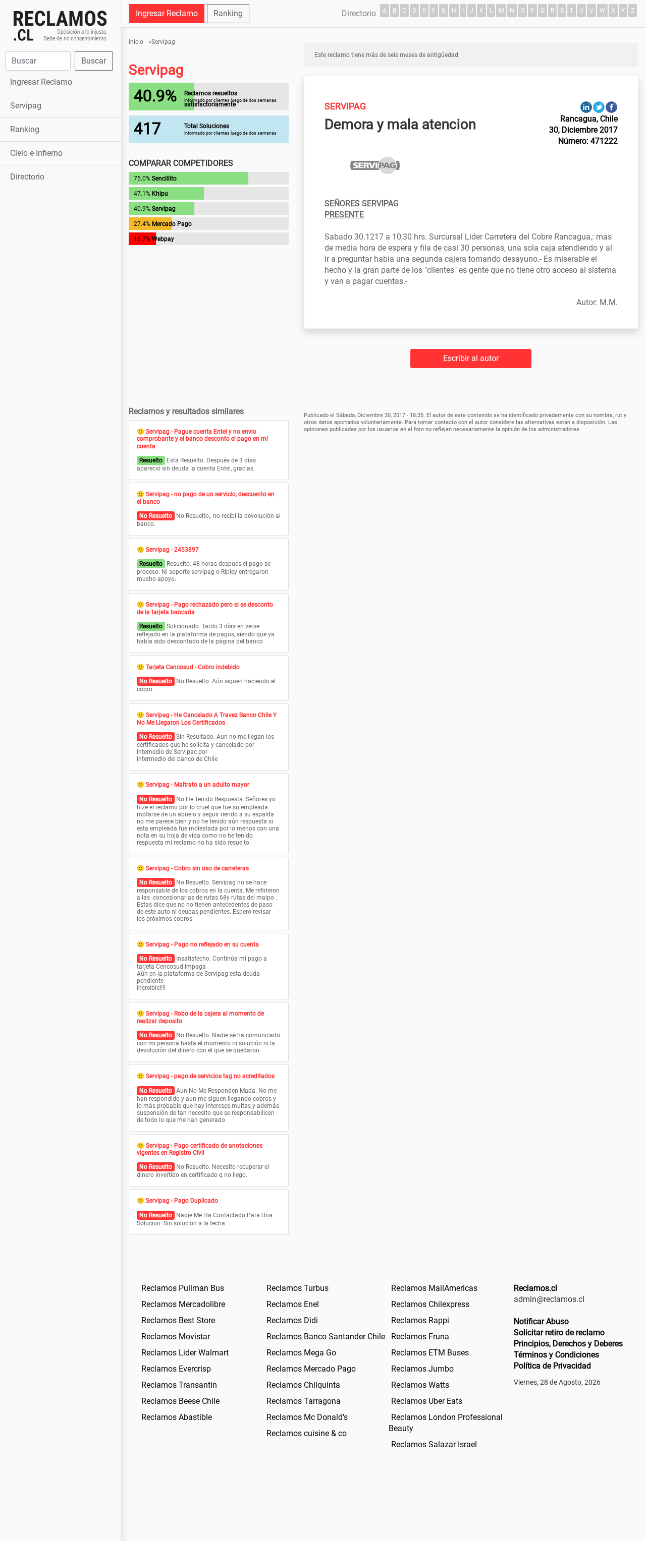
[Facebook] (611, 106)
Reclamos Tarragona (303, 1401)
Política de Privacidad (552, 1366)
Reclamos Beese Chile (180, 1401)
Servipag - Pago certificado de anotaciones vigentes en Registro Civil (199, 1149)
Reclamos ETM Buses (430, 1352)
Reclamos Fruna (420, 1336)
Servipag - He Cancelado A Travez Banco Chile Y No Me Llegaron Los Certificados (207, 719)
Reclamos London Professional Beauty (446, 1422)
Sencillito (164, 178)
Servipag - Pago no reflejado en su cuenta (202, 944)
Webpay (163, 239)
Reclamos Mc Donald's (307, 1417)
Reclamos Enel (292, 1304)
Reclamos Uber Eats (426, 1401)
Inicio (136, 41)
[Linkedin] (586, 106)
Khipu (160, 193)
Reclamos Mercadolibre (183, 1304)
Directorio (27, 177)
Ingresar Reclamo (41, 82)
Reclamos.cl (535, 1288)
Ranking (24, 129)
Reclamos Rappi (420, 1320)
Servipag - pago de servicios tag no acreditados (210, 1076)
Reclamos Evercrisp (176, 1369)
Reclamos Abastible (176, 1417)
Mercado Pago (172, 223)
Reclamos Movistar (175, 1336)
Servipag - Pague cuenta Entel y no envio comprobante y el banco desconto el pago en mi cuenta (202, 439)
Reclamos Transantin (179, 1385)
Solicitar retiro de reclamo (559, 1332)
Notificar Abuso (541, 1321)
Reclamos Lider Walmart (185, 1352)
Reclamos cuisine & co (306, 1433)
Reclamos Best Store (178, 1320)
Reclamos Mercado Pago (311, 1369)
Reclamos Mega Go (301, 1352)
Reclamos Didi (292, 1320)
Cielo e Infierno (36, 153)
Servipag (25, 105)
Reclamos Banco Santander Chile (325, 1336)
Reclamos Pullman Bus (182, 1288)
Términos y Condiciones (556, 1354)
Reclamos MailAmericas (434, 1288)
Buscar (93, 61)
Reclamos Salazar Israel (434, 1444)
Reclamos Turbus (297, 1288)
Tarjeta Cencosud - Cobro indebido (193, 667)
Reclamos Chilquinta (303, 1385)
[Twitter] (599, 106)
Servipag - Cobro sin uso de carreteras (197, 868)
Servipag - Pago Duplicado (182, 1200)
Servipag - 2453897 (172, 549)
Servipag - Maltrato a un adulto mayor (197, 784)
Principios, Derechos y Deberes (568, 1343)
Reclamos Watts (420, 1385)
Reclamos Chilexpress (430, 1304)
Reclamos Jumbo (422, 1369)
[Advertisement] (60, 350)
